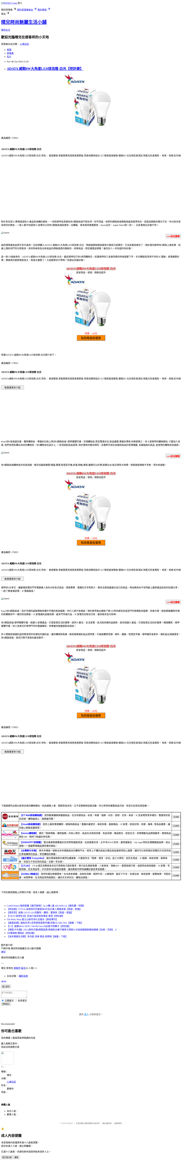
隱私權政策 (107, 1123)
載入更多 (6, 987)
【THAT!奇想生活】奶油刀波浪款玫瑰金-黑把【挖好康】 (35, 916)
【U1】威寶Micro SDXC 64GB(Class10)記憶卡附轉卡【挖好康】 (39, 926)
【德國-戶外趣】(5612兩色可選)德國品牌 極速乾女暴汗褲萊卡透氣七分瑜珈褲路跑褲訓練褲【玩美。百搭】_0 (61, 929)
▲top (3, 981)
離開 (16, 1157)
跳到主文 (5, 30)
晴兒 (3, 952)
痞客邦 (17, 968)
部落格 (10, 53)
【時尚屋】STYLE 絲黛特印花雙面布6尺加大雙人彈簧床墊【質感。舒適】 (44, 909)
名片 (9, 56)
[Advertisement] (91, 194)
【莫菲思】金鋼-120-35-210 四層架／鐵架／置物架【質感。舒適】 (40, 912)
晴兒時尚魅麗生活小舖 (24, 22)
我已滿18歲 (7, 1157)
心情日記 (24, 44)
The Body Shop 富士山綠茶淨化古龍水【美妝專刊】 (32, 919)
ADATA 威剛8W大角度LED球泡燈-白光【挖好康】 (45, 68)
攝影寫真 (23, 976)
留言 (23, 968)
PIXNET (70, 1123)
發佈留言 (6, 1004)
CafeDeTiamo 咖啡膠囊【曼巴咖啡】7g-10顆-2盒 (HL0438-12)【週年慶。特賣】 (46, 906)
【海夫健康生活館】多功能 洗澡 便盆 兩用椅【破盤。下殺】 (37, 936)
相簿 (9, 50)
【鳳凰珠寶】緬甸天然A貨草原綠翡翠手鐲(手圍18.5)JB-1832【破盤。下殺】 (45, 923)
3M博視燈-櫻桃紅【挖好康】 (21, 933)
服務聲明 (118, 1123)
